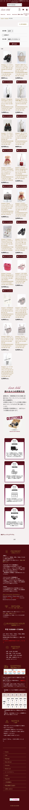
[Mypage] (26, 9)
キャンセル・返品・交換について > (14, 612)
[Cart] (23, 9)
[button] (19, 9)
